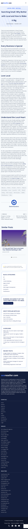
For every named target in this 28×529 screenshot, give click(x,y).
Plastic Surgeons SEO (5, 479)
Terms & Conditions (15, 523)
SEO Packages (4, 436)
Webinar (2, 410)
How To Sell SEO (6, 317)
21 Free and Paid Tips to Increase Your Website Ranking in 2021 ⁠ (13, 249)
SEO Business (4, 419)
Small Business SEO (5, 474)
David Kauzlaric (10, 23)
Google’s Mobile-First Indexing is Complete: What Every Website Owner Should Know (13, 354)
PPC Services (4, 454)
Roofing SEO (3, 505)
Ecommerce (5, 289)
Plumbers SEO (4, 497)
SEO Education (17, 192)
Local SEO (11, 8)
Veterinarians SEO (5, 501)
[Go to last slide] (4, 243)
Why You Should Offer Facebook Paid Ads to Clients (21, 217)
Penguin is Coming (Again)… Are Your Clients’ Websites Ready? (7, 217)
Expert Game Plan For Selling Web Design (12, 321)
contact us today (15, 178)
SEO (4, 279)
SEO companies (17, 123)
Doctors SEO (4, 512)
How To (19, 187)
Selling (3, 192)
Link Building (4, 190)
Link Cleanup (3, 458)
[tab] (11, 257)
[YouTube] (19, 525)
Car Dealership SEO (5, 503)
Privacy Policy (7, 523)
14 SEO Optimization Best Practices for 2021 (12, 340)
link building (17, 33)
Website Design (4, 447)
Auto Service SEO (4, 496)
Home (2, 402)
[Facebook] (15, 525)
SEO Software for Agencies (6, 429)
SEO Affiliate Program (5, 442)
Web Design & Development (9, 287)
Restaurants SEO (4, 506)
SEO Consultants (4, 445)
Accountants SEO (4, 481)
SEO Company (9, 192)
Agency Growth (6, 283)
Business (4, 187)
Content (14, 187)
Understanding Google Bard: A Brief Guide (12, 364)
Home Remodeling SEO (6, 494)
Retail (18, 8)
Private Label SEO (5, 434)
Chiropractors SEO (5, 499)
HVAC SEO (3, 486)
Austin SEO (3, 467)
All (3, 277)
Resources (3, 411)
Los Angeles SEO (4, 449)
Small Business (5, 195)
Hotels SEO (3, 510)
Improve (24, 187)
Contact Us (3, 417)
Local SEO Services (5, 443)
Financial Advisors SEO (6, 490)
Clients (8, 187)
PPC (19, 190)
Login (2, 422)
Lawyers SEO (4, 477)
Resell (23, 190)
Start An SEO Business (8, 319)
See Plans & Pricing (8, 303)
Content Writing (4, 465)
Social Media (3, 451)
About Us (3, 406)
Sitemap (22, 523)
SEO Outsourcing (4, 431)
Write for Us (3, 420)
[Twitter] (9, 525)
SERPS (23, 192)
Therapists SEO (4, 508)
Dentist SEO (3, 488)
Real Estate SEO (4, 476)
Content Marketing (7, 281)
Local (10, 190)
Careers (2, 415)
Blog (2, 413)
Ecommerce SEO (4, 485)
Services (2, 404)
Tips (11, 195)
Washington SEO (4, 456)
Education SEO (4, 492)
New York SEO (4, 453)
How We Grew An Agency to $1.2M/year (11, 313)
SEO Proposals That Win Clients (10, 315)
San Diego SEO (4, 463)
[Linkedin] (12, 525)
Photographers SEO (5, 483)
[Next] (24, 243)
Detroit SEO (3, 460)
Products (3, 408)
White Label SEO (4, 440)
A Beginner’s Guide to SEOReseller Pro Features (13, 356)
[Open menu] (26, 3)
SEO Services (4, 433)
